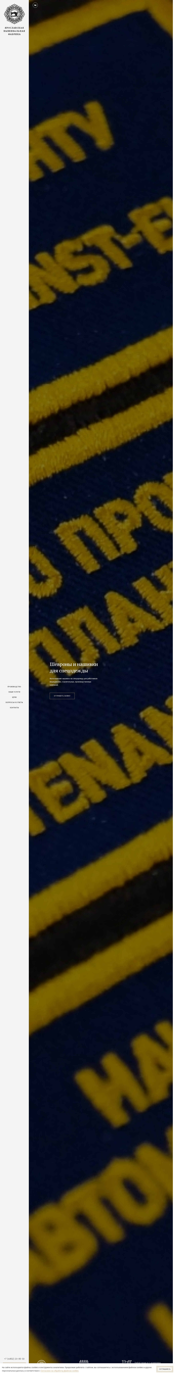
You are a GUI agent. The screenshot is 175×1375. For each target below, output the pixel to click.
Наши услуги (14, 692)
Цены (14, 697)
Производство (14, 687)
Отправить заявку (62, 696)
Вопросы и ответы (14, 702)
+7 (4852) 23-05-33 (14, 1359)
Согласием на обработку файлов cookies (60, 1371)
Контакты (14, 708)
